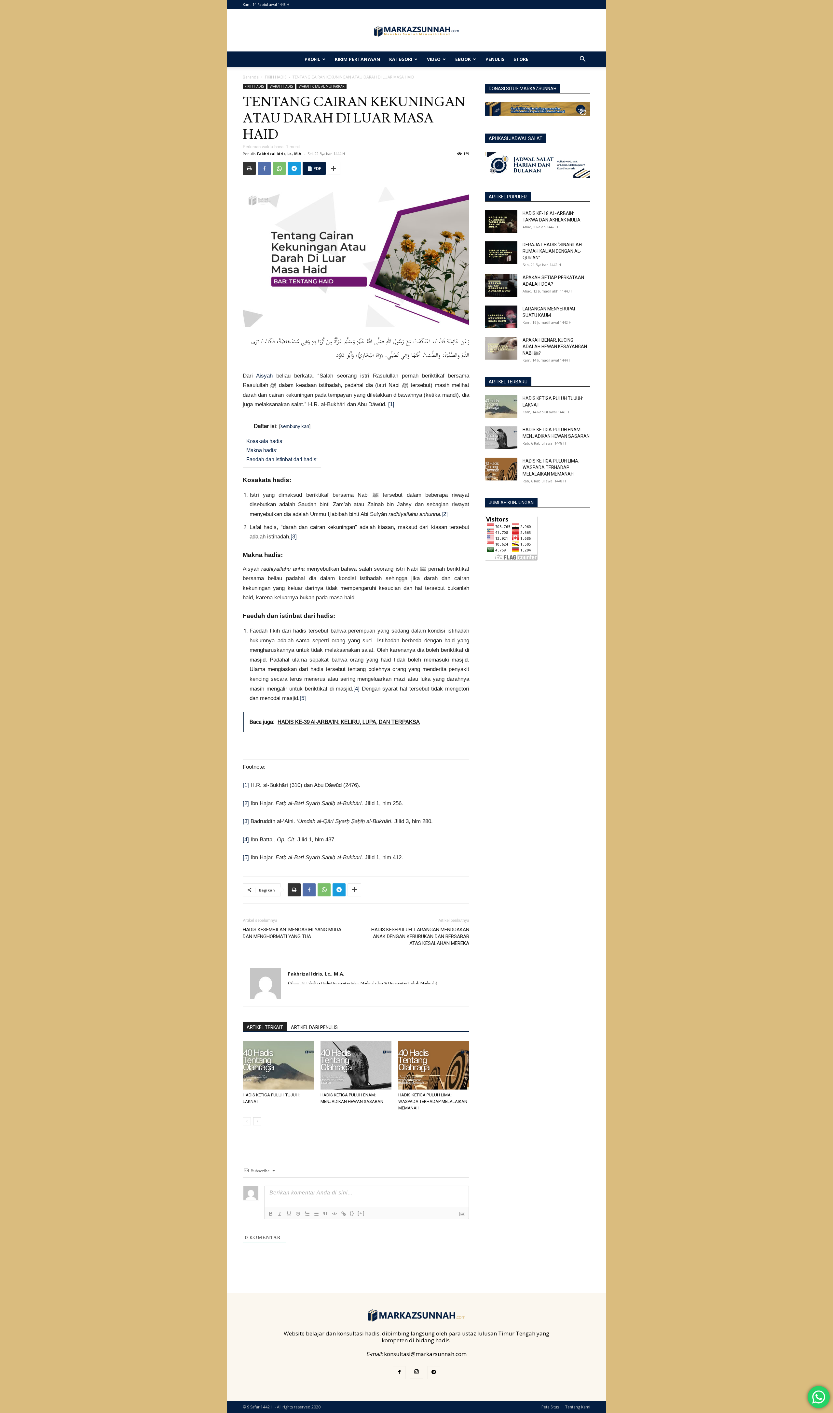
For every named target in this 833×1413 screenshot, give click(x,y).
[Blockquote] (325, 1214)
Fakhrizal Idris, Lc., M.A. (279, 153)
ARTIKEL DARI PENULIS (314, 1027)
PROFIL (312, 59)
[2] (445, 514)
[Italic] (279, 1214)
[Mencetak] (249, 168)
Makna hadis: (261, 450)
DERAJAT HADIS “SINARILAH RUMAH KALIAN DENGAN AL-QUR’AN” (552, 251)
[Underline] (289, 1214)
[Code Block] (334, 1214)
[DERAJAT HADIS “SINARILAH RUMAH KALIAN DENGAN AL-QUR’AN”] (501, 252)
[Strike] (298, 1214)
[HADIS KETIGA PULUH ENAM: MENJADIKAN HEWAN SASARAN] (356, 1065)
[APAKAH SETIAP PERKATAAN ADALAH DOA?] (501, 285)
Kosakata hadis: (264, 441)
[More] (333, 168)
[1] (391, 404)
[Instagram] (416, 1372)
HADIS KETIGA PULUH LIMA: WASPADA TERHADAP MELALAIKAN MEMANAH (432, 1101)
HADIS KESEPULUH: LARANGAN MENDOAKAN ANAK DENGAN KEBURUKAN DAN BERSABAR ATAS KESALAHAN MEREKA (420, 936)
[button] (582, 59)
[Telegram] (294, 168)
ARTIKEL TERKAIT (265, 1027)
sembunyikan (294, 426)
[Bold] (270, 1214)
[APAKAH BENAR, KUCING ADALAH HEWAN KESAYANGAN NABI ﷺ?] (501, 348)
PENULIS (494, 59)
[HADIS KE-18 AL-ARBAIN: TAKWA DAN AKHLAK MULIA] (501, 221)
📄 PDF (314, 168)
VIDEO (434, 59)
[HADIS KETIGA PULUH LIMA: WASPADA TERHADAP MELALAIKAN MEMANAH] (433, 1065)
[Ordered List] (307, 1214)
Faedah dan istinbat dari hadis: (282, 459)
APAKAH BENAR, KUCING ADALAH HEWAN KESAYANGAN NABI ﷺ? (555, 346)
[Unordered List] (316, 1214)
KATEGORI (400, 59)
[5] (303, 698)
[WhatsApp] (279, 168)
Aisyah (264, 376)
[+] (361, 1213)
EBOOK (463, 59)
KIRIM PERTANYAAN (357, 59)
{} (352, 1213)
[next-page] (257, 1121)
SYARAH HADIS (281, 86)
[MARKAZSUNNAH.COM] (416, 31)
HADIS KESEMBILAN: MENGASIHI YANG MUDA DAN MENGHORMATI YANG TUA (292, 933)
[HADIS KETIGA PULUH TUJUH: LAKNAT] (278, 1065)
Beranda (251, 77)
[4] (356, 689)
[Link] (343, 1214)
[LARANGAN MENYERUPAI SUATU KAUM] (501, 317)
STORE (520, 59)
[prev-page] (247, 1121)
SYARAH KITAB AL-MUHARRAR (321, 86)
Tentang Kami (577, 1407)
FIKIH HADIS (275, 77)
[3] (294, 537)
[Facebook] (264, 168)
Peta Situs (550, 1407)
